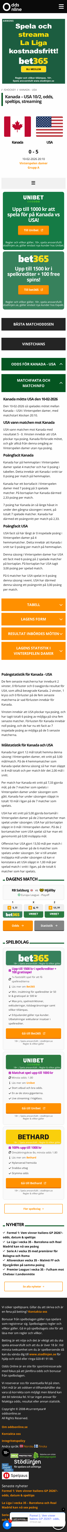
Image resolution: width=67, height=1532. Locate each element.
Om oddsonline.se (15, 1427)
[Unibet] (34, 914)
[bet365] (13, 914)
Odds (15, 926)
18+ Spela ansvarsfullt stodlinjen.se (33, 1041)
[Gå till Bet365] (33, 958)
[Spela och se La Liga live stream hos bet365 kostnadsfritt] (33, 83)
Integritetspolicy (13, 1441)
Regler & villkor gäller (50, 963)
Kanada (17, 142)
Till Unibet (31, 230)
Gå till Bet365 (31, 1033)
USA (49, 142)
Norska (28, 1446)
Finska (42, 1446)
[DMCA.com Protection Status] (22, 1456)
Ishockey (10, 89)
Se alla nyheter (32, 1286)
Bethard (31, 1157)
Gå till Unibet (31, 1108)
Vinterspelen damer (33, 165)
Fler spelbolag (32, 1208)
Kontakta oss (37, 1312)
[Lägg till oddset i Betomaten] (9, 908)
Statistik (47, 926)
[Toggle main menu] (61, 6)
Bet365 (30, 986)
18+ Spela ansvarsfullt (25, 963)
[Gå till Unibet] (33, 1062)
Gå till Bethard (31, 1183)
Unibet (30, 1082)
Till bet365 (31, 290)
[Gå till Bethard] (33, 1137)
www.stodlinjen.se (42, 1354)
